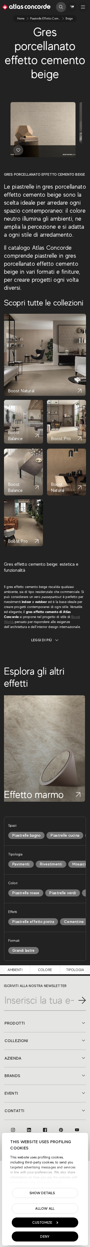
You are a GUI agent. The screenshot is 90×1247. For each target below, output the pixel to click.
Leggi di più (41, 640)
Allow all (45, 1208)
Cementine (74, 921)
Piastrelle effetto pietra (33, 921)
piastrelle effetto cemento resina (51, 18)
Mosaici (79, 864)
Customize (42, 1222)
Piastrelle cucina (64, 835)
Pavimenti (21, 864)
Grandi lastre (23, 950)
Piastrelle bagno (26, 835)
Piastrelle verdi (62, 893)
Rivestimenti (51, 864)
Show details (42, 1193)
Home (21, 18)
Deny (45, 1236)
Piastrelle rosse (25, 893)
